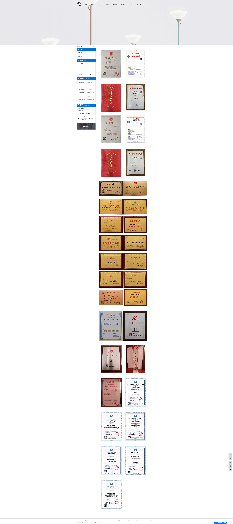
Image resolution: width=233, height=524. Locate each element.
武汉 (102, 522)
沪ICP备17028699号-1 (109, 520)
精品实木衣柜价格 (90, 92)
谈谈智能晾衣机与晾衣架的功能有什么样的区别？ (87, 74)
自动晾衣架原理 (82, 65)
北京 (106, 522)
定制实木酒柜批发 (90, 99)
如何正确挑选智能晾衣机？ (84, 72)
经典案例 (115, 4)
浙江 (108, 522)
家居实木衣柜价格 (82, 89)
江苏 (100, 522)
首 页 (84, 46)
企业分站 (78, 522)
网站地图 (81, 522)
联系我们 (123, 4)
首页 (86, 4)
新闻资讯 (108, 4)
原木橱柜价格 (90, 96)
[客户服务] (230, 455)
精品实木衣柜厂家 (90, 86)
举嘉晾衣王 (92, 4)
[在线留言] (230, 466)
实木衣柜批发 (90, 89)
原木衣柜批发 (81, 82)
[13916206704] (230, 458)
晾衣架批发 (130, 520)
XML (86, 522)
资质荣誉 (80, 56)
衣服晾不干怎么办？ (82, 63)
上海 (104, 522)
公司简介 (80, 52)
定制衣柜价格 (81, 86)
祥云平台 (152, 520)
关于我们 (100, 4)
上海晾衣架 (119, 520)
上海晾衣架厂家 (82, 99)
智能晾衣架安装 (91, 82)
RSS (84, 522)
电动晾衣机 (82, 96)
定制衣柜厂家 (81, 92)
